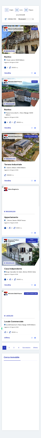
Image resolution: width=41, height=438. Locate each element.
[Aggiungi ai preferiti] (32, 73)
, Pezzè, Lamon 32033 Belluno (15, 60)
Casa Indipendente (32, 240)
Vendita (7, 73)
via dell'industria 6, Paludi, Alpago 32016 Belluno (21, 325)
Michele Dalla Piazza (15, 81)
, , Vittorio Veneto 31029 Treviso (16, 220)
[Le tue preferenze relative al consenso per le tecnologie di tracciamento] (2, 328)
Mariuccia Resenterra (15, 29)
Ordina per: (12, 19)
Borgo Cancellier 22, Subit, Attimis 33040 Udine (21, 272)
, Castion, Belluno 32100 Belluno (16, 168)
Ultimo (35, 348)
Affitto (7, 338)
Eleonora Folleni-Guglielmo (13, 240)
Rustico (34, 29)
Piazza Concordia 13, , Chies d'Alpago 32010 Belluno (19, 114)
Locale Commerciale (31, 293)
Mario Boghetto (13, 189)
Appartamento (11, 217)
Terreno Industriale (31, 136)
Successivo (26, 348)
